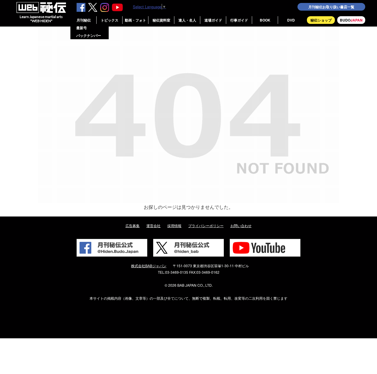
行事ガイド (239, 20)
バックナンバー (88, 35)
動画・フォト (135, 20)
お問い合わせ (241, 225)
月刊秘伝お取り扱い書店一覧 (331, 7)
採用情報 (174, 225)
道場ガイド (213, 20)
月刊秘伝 (84, 20)
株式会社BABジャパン (148, 265)
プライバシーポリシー (206, 225)
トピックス (109, 20)
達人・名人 (187, 20)
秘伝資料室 (161, 20)
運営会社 (153, 225)
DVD (291, 20)
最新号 (81, 27)
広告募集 (132, 225)
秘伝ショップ (321, 20)
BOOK (265, 20)
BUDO (351, 20)
